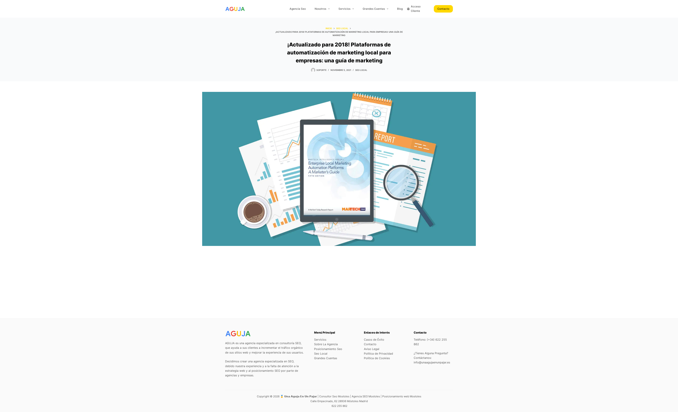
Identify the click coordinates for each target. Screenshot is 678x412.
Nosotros (320, 8)
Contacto (443, 8)
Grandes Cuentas (374, 8)
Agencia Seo (298, 8)
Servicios (344, 8)
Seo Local (361, 70)
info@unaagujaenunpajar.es (432, 362)
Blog (400, 8)
